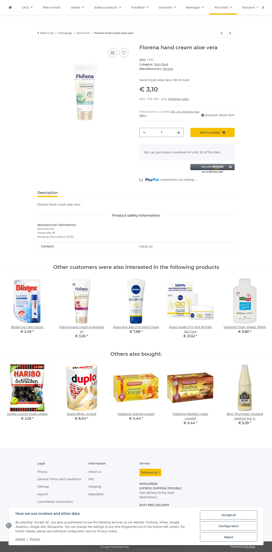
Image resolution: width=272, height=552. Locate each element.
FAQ (91, 479)
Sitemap (43, 486)
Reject (228, 537)
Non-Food (161, 64)
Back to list (47, 33)
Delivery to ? (150, 472)
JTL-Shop (250, 546)
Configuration (228, 526)
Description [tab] (47, 193)
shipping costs (178, 99)
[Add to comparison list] (112, 52)
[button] (260, 7)
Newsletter (96, 494)
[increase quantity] (178, 132)
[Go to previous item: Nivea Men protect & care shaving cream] (221, 33)
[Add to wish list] (123, 52)
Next (261, 310)
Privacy (35, 539)
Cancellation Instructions (55, 502)
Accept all (229, 515)
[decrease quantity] (144, 132)
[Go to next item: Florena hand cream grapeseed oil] (230, 33)
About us (94, 472)
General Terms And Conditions (59, 479)
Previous (10, 310)
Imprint (20, 539)
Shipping (94, 486)
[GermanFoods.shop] (10, 7)
